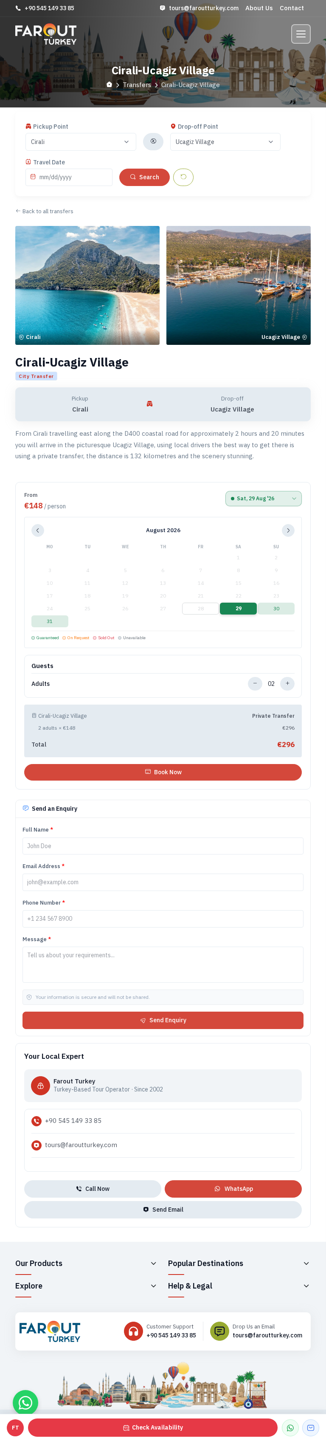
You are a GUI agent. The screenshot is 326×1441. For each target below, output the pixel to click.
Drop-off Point (198, 126)
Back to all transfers (47, 211)
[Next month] (288, 530)
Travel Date (49, 162)
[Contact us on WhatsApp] (25, 1403)
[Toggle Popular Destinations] (306, 1263)
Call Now (97, 1189)
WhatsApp (239, 1189)
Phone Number (43, 902)
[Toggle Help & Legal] (306, 1286)
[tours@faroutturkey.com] (310, 1427)
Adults (40, 684)
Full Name (37, 829)
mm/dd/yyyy (55, 177)
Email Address (43, 866)
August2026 (163, 530)
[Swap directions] (153, 141)
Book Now (168, 772)
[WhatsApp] (290, 1427)
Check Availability (157, 1427)
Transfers (137, 85)
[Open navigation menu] (301, 34)
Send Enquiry (167, 1020)
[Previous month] (37, 530)
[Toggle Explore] (153, 1286)
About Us (259, 8)
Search (149, 177)
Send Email (167, 1209)
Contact (292, 8)
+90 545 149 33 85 (49, 8)
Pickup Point (50, 126)
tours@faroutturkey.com (204, 8)
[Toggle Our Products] (153, 1263)
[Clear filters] (183, 177)
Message (36, 939)
